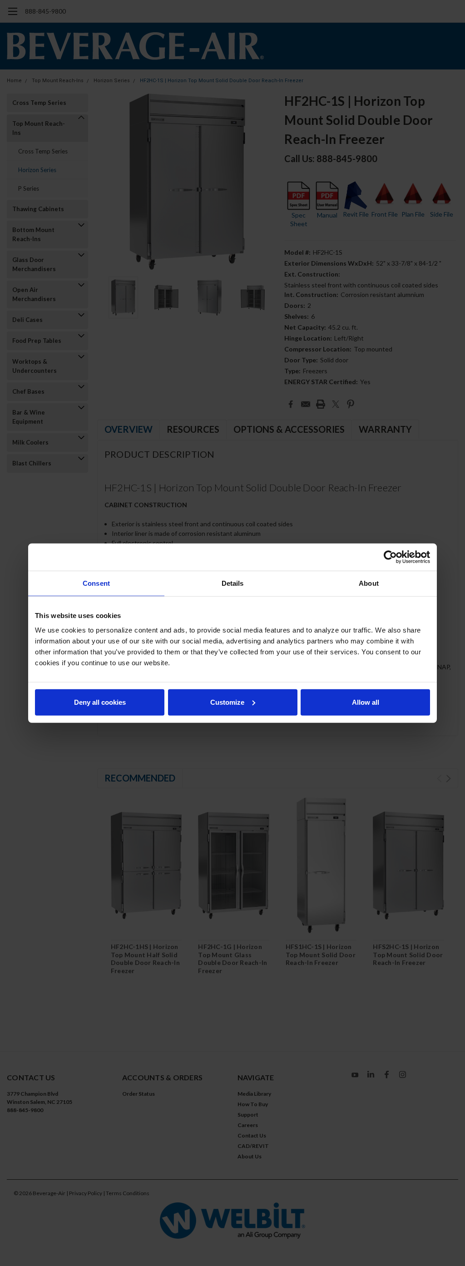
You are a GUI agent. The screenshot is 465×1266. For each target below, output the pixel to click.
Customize (227, 702)
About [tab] (369, 583)
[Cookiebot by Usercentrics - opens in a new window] (390, 557)
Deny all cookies (100, 702)
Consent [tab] (96, 583)
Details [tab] (233, 583)
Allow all (365, 702)
